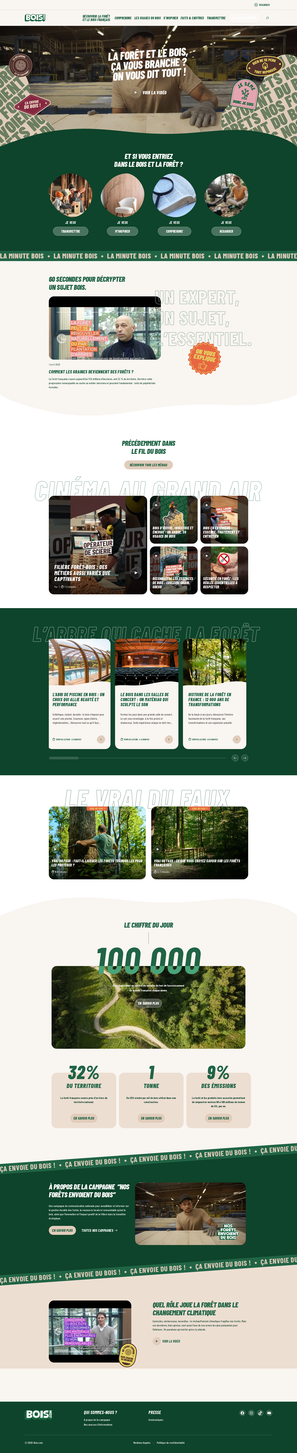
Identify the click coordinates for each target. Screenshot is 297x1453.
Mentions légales (142, 1442)
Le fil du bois (247, 18)
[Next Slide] (244, 758)
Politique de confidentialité (171, 1442)
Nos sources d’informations (98, 1424)
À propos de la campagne (97, 1419)
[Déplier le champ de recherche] (267, 18)
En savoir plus (148, 1003)
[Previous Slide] (235, 758)
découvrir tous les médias (148, 465)
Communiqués (155, 1419)
